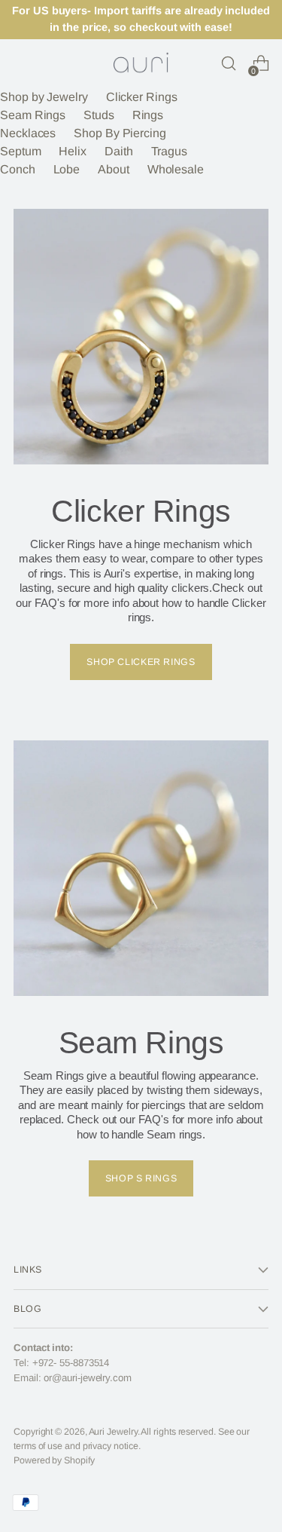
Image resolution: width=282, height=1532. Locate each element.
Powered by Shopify (54, 1460)
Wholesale (175, 169)
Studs (98, 115)
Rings (148, 115)
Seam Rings (32, 115)
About (113, 169)
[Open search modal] (228, 63)
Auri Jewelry (113, 1431)
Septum (20, 151)
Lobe (66, 169)
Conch (17, 169)
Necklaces (28, 133)
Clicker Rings (141, 96)
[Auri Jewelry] (141, 63)
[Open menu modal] (21, 63)
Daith (119, 151)
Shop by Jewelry (44, 96)
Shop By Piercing (120, 133)
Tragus (169, 151)
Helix (72, 151)
